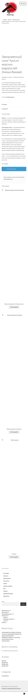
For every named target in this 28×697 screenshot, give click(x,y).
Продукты (5, 575)
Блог (4, 588)
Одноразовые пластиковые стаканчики (11, 632)
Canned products (6, 640)
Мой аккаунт (6, 596)
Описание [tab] (4, 104)
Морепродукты (16, 19)
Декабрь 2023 (5, 665)
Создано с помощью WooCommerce (11, 688)
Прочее (5, 583)
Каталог (9, 19)
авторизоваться (8, 179)
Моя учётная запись (4, 694)
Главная (5, 19)
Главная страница (7, 586)
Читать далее (14, 307)
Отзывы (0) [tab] (5, 109)
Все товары (6, 573)
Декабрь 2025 (5, 664)
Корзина (5, 591)
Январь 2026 (5, 662)
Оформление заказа (8, 593)
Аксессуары (6, 581)
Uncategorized (5, 675)
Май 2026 (4, 660)
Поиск (3, 601)
